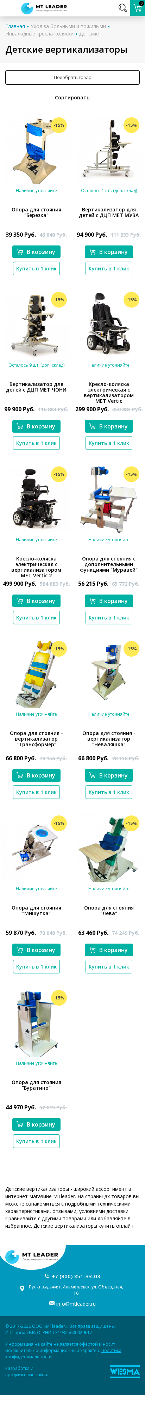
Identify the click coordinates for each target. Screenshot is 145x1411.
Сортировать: (73, 97)
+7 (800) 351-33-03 (76, 1276)
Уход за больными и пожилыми (68, 26)
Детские (89, 33)
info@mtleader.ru (76, 1303)
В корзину (41, 252)
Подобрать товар (73, 77)
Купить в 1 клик (36, 268)
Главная (15, 26)
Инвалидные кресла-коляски (39, 33)
